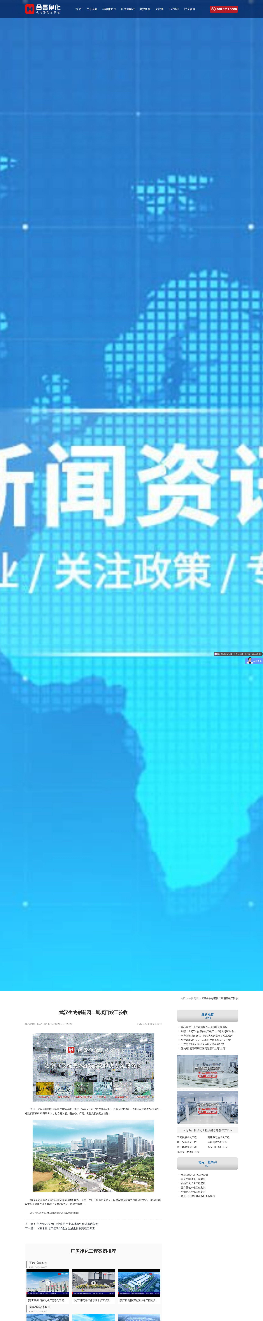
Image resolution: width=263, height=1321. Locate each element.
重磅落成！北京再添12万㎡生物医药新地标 (204, 1027)
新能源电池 (128, 9)
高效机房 (145, 9)
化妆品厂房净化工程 (188, 1151)
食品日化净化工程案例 (193, 1183)
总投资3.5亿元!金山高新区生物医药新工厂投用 (206, 1039)
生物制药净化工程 (217, 1142)
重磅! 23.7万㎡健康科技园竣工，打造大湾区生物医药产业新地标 (209, 1031)
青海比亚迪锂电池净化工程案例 (198, 1196)
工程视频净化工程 (187, 1137)
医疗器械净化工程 (187, 1147)
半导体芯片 (109, 9)
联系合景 (189, 9)
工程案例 (173, 9)
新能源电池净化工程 (219, 1137)
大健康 (159, 9)
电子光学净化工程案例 (193, 1179)
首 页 (78, 9)
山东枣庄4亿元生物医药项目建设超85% (202, 1044)
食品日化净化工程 (217, 1147)
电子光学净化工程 (187, 1142)
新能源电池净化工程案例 (194, 1174)
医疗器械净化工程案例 (193, 1187)
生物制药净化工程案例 (193, 1191)
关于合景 (92, 9)
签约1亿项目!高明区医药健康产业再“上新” (203, 1048)
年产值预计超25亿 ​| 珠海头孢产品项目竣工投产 (207, 1035)
